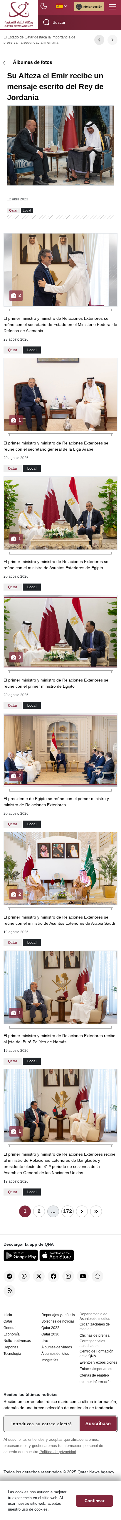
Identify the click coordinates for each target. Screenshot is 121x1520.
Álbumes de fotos (32, 62)
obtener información (96, 1382)
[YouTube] (83, 1276)
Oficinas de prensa (95, 1335)
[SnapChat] (97, 1276)
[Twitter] (39, 1276)
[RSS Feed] (9, 1291)
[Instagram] (68, 1276)
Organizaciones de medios (95, 1326)
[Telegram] (9, 1276)
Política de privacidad (57, 1452)
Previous (99, 40)
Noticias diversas (17, 1341)
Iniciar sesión (92, 6)
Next (112, 40)
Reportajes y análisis (58, 1315)
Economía (12, 1334)
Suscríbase (98, 1423)
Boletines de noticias (58, 1321)
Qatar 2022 (50, 1328)
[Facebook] (53, 1276)
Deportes (11, 1347)
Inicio (8, 1315)
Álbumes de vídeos (56, 1347)
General (10, 1328)
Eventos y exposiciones (98, 1362)
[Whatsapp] (24, 1276)
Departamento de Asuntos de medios (95, 1316)
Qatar (8, 1321)
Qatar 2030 (50, 1334)
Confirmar (94, 1500)
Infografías (49, 1360)
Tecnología (12, 1354)
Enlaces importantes (96, 1369)
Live (44, 1341)
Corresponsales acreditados (92, 1343)
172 (67, 1211)
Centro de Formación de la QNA (96, 1353)
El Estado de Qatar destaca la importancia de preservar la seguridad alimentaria (39, 40)
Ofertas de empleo (94, 1375)
